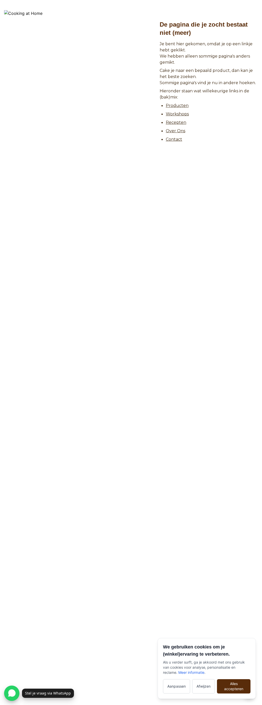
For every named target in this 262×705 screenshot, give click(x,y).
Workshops (177, 114)
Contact (174, 139)
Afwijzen (203, 686)
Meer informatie (191, 672)
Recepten (176, 122)
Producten (177, 105)
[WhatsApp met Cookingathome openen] (11, 693)
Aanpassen (176, 686)
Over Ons (175, 130)
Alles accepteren (233, 686)
